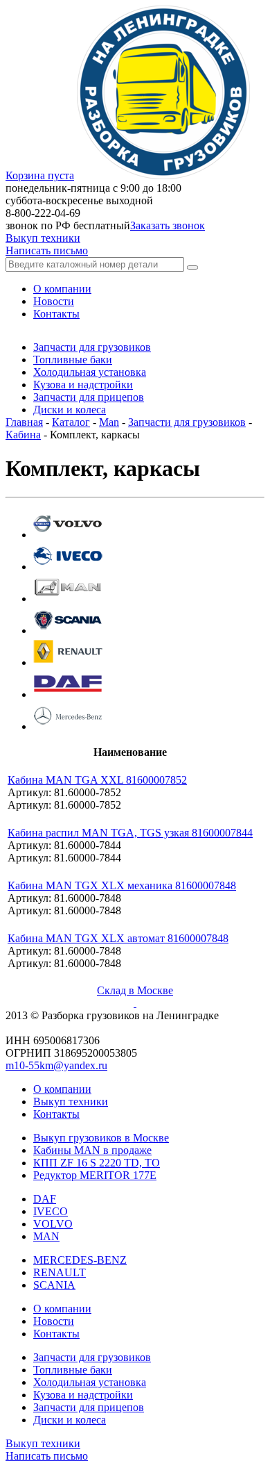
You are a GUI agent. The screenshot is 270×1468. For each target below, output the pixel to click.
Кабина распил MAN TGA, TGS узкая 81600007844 (130, 833)
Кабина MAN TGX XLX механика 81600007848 (122, 885)
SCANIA (54, 1285)
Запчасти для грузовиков (187, 422)
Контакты (56, 1114)
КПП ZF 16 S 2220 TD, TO (96, 1163)
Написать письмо (47, 250)
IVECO (50, 1211)
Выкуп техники (43, 238)
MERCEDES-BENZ (80, 1260)
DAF (44, 1199)
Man (109, 422)
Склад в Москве (135, 990)
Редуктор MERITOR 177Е (94, 1175)
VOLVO (53, 1224)
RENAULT (59, 1272)
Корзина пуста (40, 175)
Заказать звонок (167, 225)
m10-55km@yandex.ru (56, 1065)
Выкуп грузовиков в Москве (101, 1138)
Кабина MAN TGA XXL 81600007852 (97, 780)
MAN (46, 1236)
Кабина (23, 434)
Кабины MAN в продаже (92, 1150)
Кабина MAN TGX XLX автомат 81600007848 (118, 938)
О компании (62, 1089)
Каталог (71, 422)
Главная (24, 422)
